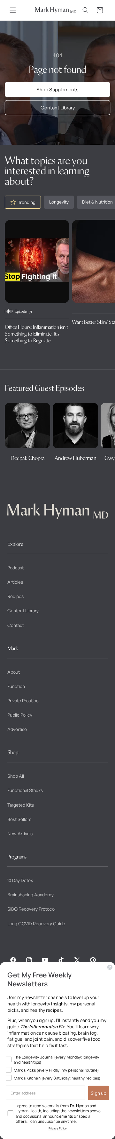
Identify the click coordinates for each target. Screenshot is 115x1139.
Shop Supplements (57, 90)
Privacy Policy (58, 1128)
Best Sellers (19, 819)
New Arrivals (20, 833)
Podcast (15, 567)
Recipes (15, 596)
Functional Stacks (25, 790)
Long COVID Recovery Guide (36, 923)
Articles (15, 582)
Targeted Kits (20, 805)
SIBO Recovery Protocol (31, 909)
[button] (13, 10)
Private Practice (23, 700)
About (13, 672)
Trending (26, 202)
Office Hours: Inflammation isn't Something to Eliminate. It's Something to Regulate (36, 334)
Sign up (98, 1093)
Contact (15, 625)
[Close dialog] (110, 967)
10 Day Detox (20, 880)
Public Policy (19, 715)
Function (16, 686)
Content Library (58, 108)
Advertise (17, 729)
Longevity (59, 202)
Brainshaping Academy (30, 894)
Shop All (15, 776)
